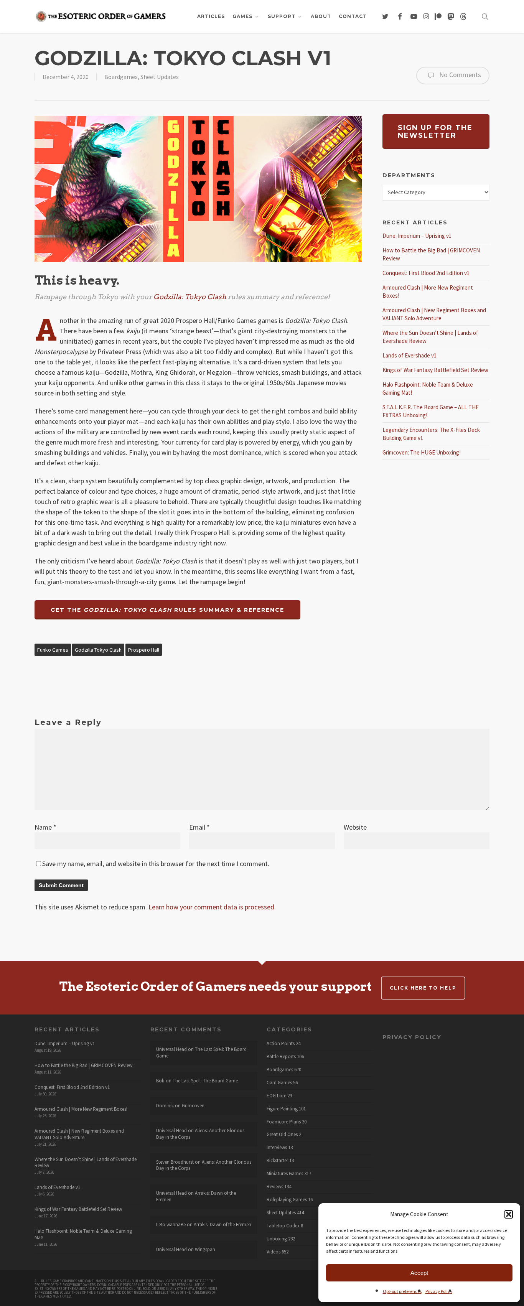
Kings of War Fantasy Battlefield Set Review (435, 370)
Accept (419, 1273)
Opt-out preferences (402, 1291)
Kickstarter (277, 1161)
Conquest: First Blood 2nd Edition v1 (426, 273)
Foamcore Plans (284, 1122)
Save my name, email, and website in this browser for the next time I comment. (155, 863)
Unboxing (277, 1239)
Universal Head (171, 1049)
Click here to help (423, 988)
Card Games (279, 1083)
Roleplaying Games (287, 1200)
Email (199, 827)
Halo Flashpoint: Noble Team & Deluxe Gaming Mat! (83, 1234)
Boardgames (121, 77)
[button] (508, 1214)
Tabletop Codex (283, 1226)
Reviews (275, 1187)
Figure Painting (282, 1109)
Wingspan (205, 1249)
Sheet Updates (159, 77)
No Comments (459, 74)
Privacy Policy (438, 1291)
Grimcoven (193, 1105)
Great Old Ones (282, 1134)
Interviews (277, 1148)
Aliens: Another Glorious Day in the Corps (200, 1133)
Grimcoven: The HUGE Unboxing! (421, 452)
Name (45, 827)
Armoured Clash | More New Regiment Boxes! (81, 1109)
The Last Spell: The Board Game (201, 1052)
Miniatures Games (285, 1174)
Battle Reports (281, 1057)
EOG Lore (276, 1096)
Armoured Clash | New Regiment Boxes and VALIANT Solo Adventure (79, 1134)
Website (355, 827)
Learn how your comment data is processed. (212, 907)
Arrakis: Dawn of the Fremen (196, 1196)
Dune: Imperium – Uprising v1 (416, 235)
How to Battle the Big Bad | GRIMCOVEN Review (83, 1065)
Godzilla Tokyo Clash (98, 649)
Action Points (281, 1044)
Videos (273, 1252)
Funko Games (52, 649)
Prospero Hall (143, 649)
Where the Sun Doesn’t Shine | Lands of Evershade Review (86, 1162)
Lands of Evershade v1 (409, 355)
